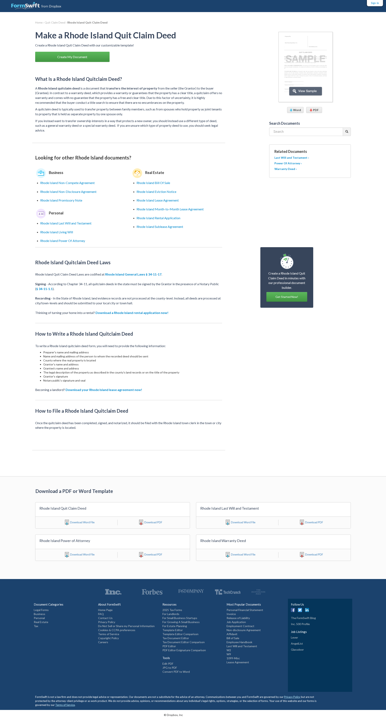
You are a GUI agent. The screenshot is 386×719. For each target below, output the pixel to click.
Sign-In (375, 3)
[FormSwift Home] (32, 4)
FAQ (101, 614)
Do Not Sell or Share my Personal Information (126, 626)
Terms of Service (108, 634)
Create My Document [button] (72, 57)
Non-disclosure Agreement (244, 630)
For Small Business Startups (179, 618)
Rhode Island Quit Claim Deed (87, 22)
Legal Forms (41, 610)
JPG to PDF (169, 667)
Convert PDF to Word (176, 671)
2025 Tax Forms (172, 610)
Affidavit (232, 634)
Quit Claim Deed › (56, 22)
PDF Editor (169, 646)
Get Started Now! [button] (286, 296)
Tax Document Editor (175, 638)
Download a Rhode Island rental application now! (131, 313)
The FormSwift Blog (303, 618)
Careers (103, 642)
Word (297, 110)
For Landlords (170, 614)
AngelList (297, 643)
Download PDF (153, 522)
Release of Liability (238, 618)
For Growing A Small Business (181, 622)
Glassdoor (297, 649)
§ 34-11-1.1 (44, 289)
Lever (294, 637)
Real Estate (41, 622)
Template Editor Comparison (180, 634)
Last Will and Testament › (291, 157)
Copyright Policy (108, 638)
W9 (229, 654)
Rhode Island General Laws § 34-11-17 (133, 274)
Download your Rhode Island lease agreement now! (104, 390)
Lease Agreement (238, 662)
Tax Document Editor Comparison (183, 642)
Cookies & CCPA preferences (116, 630)
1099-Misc (233, 658)
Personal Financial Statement (245, 610)
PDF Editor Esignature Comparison (184, 650)
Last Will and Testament (242, 646)
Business (39, 614)
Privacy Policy (106, 622)
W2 (229, 650)
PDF (315, 110)
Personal (39, 618)
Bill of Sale (233, 638)
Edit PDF (167, 663)
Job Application (236, 622)
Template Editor (172, 630)
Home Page (105, 610)
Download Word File (82, 522)
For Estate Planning (174, 626)
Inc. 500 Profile (300, 624)
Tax (36, 626)
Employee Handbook (239, 642)
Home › (40, 22)
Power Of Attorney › (288, 163)
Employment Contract (240, 626)
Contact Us (105, 618)
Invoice (231, 614)
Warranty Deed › (285, 169)
